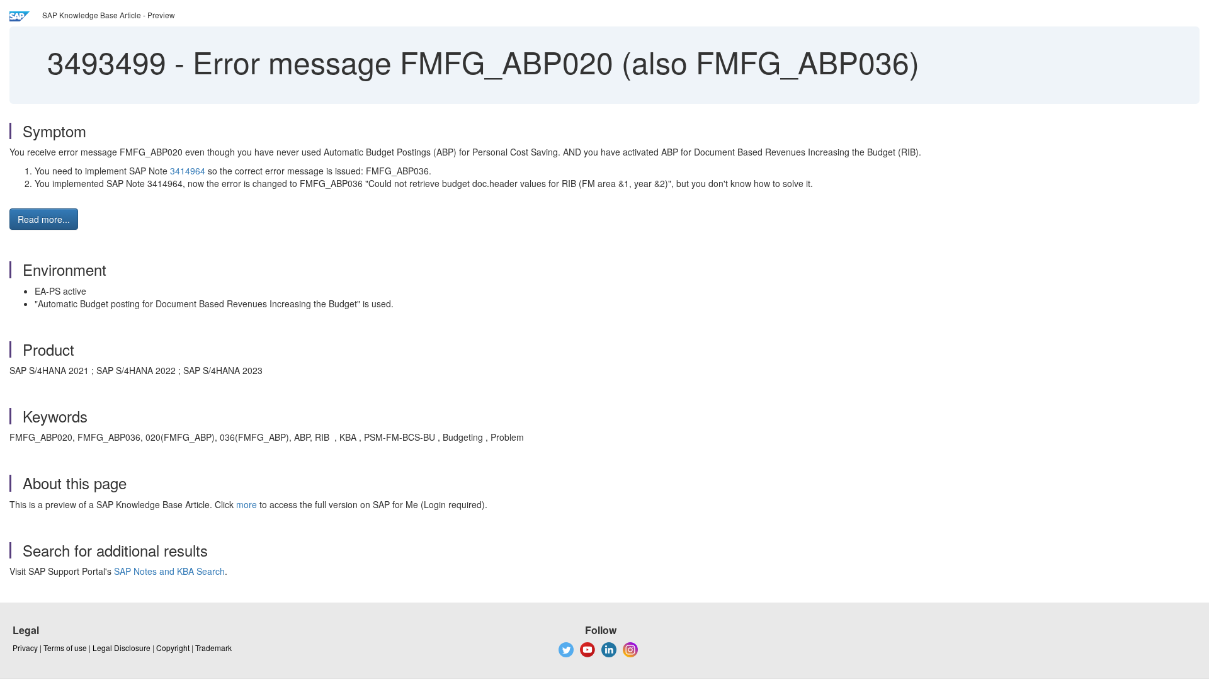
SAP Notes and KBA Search (169, 571)
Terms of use (65, 647)
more (246, 504)
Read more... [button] (44, 219)
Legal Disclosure (121, 647)
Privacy (25, 647)
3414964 (187, 170)
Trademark (213, 647)
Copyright (173, 647)
